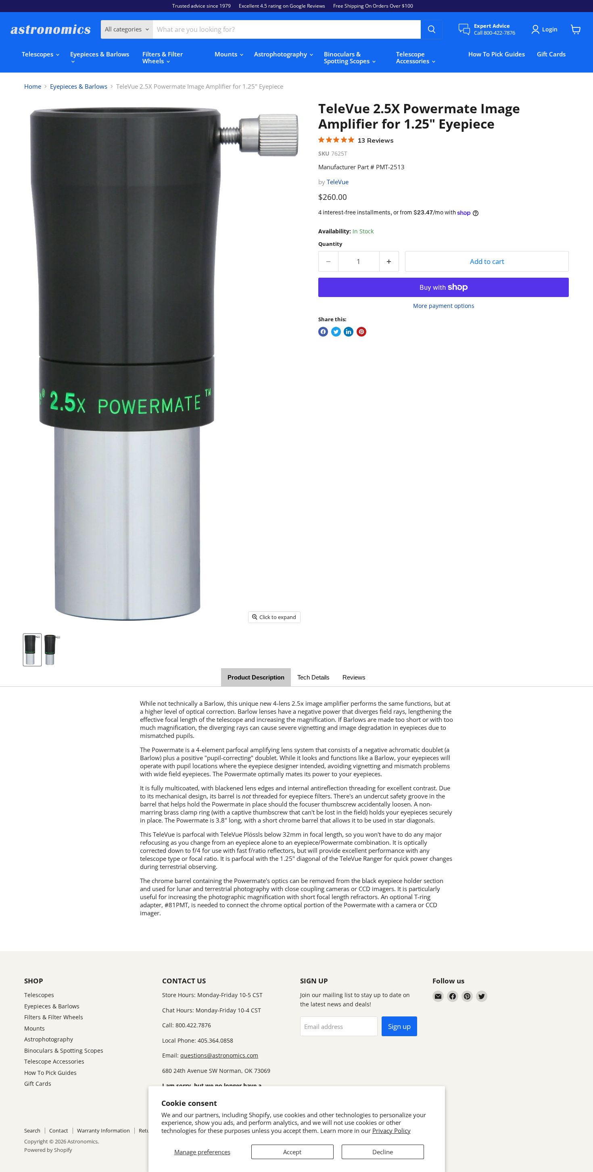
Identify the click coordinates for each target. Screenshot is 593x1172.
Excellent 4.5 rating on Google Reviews (282, 6)
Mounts (227, 54)
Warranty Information (103, 1130)
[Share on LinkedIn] (348, 332)
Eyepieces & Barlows (99, 54)
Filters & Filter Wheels (162, 57)
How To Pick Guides (496, 54)
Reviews (353, 677)
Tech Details (313, 677)
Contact (58, 1130)
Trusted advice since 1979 (201, 6)
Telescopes (38, 54)
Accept (292, 1152)
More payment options (443, 306)
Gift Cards (551, 54)
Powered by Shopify (48, 1149)
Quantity (330, 244)
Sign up (399, 1026)
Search (32, 1130)
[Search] (432, 29)
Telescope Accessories (413, 57)
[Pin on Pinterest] (361, 332)
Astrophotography (281, 54)
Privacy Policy (391, 1130)
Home (32, 86)
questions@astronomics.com (219, 1055)
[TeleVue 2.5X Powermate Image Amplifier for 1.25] (32, 650)
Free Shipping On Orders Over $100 (373, 6)
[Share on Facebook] (323, 332)
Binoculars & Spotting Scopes (347, 57)
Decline (382, 1152)
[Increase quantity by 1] (389, 261)
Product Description (256, 677)
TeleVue (338, 182)
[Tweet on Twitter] (336, 332)
